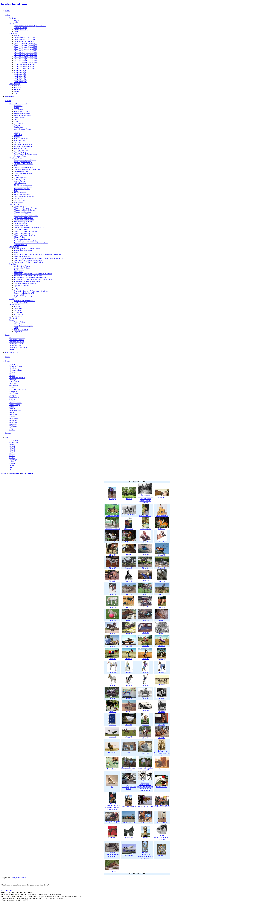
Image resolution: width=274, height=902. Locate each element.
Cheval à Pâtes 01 (145, 516)
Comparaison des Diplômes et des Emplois (28, 262)
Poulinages (13, 414)
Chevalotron (18, 308)
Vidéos (16, 22)
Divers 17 (145, 594)
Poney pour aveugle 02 (145, 806)
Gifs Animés (13, 385)
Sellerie (11, 465)
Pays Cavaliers (14, 397)
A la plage (112, 499)
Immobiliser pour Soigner (22, 129)
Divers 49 (145, 698)
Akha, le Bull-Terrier (21, 330)
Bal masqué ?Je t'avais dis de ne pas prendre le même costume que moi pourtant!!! (145, 499)
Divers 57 (145, 725)
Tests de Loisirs (19, 198)
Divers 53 (145, 710)
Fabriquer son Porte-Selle (22, 233)
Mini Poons (162, 769)
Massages (17, 133)
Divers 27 (112, 633)
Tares (11, 469)
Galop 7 (12, 458)
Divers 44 (128, 685)
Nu (112, 787)
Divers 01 (145, 542)
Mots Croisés (18, 314)
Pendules (12, 401)
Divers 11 (112, 581)
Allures (16, 108)
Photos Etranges (14, 405)
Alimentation (18, 106)
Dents (16, 121)
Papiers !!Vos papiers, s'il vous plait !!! (129, 787)
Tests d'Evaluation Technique (24, 196)
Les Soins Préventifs (21, 150)
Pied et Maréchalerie (21, 139)
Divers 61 (145, 738)
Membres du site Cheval (17, 389)
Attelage (12, 364)
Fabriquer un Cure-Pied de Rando (25, 231)
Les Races (17, 142)
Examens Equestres (20, 177)
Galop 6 (12, 456)
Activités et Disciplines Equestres (25, 160)
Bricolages (17, 86)
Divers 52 (128, 711)
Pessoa (16, 191)
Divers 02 (161, 542)
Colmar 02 (112, 542)
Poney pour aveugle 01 (129, 806)
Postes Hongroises (15, 410)
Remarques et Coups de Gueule (24, 301)
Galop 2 (12, 448)
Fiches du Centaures (12, 352)
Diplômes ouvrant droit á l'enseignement (27, 297)
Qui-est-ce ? (18, 316)
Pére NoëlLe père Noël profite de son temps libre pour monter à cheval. (112, 806)
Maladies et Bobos (20, 131)
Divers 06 (161, 555)
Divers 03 (112, 555)
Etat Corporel (18, 123)
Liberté (11, 387)
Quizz (7, 437)
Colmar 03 (128, 542)
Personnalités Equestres (22, 189)
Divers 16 (128, 594)
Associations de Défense (22, 111)
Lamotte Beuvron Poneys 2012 (24, 68)
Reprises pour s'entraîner (22, 194)
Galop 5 (12, 454)
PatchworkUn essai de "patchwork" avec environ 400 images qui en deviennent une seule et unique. (145, 785)
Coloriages (17, 310)
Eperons (16, 175)
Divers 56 (128, 725)
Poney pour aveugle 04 (112, 822)
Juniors (11, 461)
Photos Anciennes (15, 403)
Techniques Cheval (15, 345)
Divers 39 (112, 672)
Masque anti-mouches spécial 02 (145, 769)
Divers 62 (161, 738)
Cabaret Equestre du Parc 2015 (24, 39)
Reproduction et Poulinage (23, 144)
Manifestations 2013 (20, 80)
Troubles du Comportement (18, 347)
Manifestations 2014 (20, 82)
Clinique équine (145, 529)
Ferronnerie (13, 383)
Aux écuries (18, 87)
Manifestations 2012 (20, 78)
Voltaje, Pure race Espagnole (23, 326)
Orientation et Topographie (23, 187)
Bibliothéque (9, 96)
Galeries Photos (13, 473)
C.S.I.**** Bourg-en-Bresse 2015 (25, 59)
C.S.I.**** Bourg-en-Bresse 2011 (25, 51)
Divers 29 (145, 633)
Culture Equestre (15, 442)
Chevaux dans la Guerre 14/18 (24, 41)
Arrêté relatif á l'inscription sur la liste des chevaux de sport (33, 279)
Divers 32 (128, 646)
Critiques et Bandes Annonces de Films (27, 169)
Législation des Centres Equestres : (25, 283)
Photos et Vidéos (19, 322)
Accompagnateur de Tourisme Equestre (27, 249)
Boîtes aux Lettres (15, 366)
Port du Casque (19, 270)
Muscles (12, 463)
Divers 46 (161, 684)
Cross (11, 374)
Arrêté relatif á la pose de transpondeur (27, 281)
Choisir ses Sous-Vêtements (23, 164)
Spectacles (12, 424)
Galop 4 (12, 452)
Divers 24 (128, 620)
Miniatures (13, 391)
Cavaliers (12, 368)
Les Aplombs (18, 110)
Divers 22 (161, 607)
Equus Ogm (112, 752)
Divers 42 (161, 672)
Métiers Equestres (20, 183)
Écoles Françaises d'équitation (24, 173)
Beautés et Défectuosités (22, 113)
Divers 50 (161, 699)
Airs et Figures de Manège (23, 162)
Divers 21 (145, 607)
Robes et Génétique (20, 148)
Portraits (12, 409)
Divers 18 (161, 594)
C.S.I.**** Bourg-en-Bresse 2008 (25, 45)
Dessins (12, 376)
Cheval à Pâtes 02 (162, 516)
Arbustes (129, 499)
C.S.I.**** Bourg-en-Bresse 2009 (25, 47)
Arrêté (16, 289)
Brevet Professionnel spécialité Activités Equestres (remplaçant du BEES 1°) (39, 258)
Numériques (13, 393)
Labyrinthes (18, 312)
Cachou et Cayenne (112, 516)
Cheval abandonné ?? (112, 529)
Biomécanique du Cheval (22, 115)
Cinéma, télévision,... (21, 30)
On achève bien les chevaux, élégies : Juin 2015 (30, 26)
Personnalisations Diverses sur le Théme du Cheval (31, 243)
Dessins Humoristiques (17, 378)
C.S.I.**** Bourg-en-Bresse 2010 (25, 49)
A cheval (17, 89)
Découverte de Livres (21, 171)
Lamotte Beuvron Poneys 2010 (24, 64)
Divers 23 (112, 620)
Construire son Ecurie (21, 225)
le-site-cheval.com (14, 4)
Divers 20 (128, 607)
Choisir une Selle (19, 117)
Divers (16, 93)
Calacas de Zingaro (20, 28)
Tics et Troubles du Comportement (25, 154)
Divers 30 (161, 633)
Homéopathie (18, 127)
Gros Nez (145, 753)
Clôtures (16, 119)
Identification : (18, 272)
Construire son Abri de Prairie (24, 220)
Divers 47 (112, 698)
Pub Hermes (112, 837)
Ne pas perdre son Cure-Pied (23, 218)
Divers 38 (161, 659)
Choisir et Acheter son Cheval (24, 167)
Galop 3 (12, 450)
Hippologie (17, 125)
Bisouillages (162, 497)
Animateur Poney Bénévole (23, 250)
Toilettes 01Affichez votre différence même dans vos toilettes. (145, 855)
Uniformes (13, 426)
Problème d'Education (16, 340)
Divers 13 (145, 580)
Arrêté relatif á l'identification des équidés (28, 276)
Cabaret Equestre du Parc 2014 (24, 37)
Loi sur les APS (19, 295)
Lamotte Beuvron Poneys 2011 (24, 66)
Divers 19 (112, 607)
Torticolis (112, 871)
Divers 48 (128, 699)
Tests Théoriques (19, 200)
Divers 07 (112, 568)
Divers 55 (112, 725)
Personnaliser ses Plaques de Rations (26, 241)
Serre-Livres (13, 422)
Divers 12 (128, 581)
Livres (16, 31)
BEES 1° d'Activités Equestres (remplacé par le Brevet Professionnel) (37, 254)
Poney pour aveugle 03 (162, 806)
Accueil (7, 11)
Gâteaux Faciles (19, 237)
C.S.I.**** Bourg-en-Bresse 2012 (25, 53)
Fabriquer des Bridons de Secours (25, 208)
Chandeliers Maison (20, 223)
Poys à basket (145, 822)
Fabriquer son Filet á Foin (22, 212)
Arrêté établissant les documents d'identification (30, 277)
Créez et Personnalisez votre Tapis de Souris (29, 227)
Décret (16, 287)
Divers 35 (112, 659)
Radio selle (129, 837)
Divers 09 (145, 568)
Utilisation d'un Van (20, 245)
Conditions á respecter (21, 285)
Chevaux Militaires (15, 370)
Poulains (12, 412)
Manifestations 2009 (20, 74)
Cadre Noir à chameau (128, 514)
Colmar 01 (161, 529)
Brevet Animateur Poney (22, 256)
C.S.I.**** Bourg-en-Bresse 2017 (25, 62)
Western (12, 430)
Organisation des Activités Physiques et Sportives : (31, 291)
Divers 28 (128, 633)
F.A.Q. (7, 335)
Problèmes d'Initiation (16, 342)
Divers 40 (128, 672)
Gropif (16, 328)
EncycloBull (18, 332)
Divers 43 (112, 685)
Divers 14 (161, 581)
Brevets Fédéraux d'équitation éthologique (28, 260)
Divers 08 (128, 568)
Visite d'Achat (18, 202)
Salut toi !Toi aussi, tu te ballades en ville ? (162, 837)
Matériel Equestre (20, 181)
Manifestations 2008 (20, 72)
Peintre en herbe (161, 787)
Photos (7, 361)
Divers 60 (128, 737)
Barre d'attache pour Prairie (23, 221)
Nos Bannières (14, 318)
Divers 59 (112, 737)
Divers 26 (161, 620)
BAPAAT (17, 252)
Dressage (12, 380)
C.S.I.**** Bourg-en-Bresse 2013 (25, 55)
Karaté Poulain (112, 769)
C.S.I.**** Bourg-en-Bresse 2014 (25, 57)
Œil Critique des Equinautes (23, 185)
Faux (128, 752)
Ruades (16, 91)
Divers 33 (145, 646)
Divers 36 (128, 659)
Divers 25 (145, 620)
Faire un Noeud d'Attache (22, 214)
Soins (11, 467)
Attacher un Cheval (20, 206)
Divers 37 (145, 659)
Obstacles (12, 395)
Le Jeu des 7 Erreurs (21, 303)
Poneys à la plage (129, 822)
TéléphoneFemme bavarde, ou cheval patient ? (112, 854)
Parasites (17, 137)
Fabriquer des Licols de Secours (24, 210)
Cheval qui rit (128, 529)
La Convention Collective (22, 268)
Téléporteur (129, 855)
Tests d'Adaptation (20, 152)
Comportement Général (17, 338)
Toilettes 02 (162, 855)
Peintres (12, 399)
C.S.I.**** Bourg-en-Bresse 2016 (25, 60)
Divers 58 (161, 725)
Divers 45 (145, 685)
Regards (12, 416)
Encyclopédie (14, 381)
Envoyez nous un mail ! (20, 878)
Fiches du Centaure (20, 179)
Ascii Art (17, 306)
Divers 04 (128, 554)
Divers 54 (161, 712)
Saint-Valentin (14, 418)
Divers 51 (112, 712)
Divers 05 (145, 554)
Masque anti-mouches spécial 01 (128, 769)
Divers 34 (161, 646)
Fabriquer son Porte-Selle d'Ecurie (25, 235)
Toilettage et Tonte (20, 156)
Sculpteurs (12, 420)
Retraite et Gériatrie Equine (23, 146)
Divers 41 (145, 672)
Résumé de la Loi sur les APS (24, 293)
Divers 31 (112, 646)
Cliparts (12, 372)
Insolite (16, 20)
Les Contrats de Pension (22, 266)
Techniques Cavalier (16, 344)
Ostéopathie (18, 135)
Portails (11, 407)
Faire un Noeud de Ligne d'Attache (26, 216)
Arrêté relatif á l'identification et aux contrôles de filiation (33, 274)
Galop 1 (12, 446)
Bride (15, 166)
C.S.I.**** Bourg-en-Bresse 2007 (25, 43)
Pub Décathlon (162, 822)
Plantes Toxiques (19, 140)
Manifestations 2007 (20, 70)
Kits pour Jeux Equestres (22, 239)
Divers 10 (161, 568)
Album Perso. (18, 324)
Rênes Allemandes (20, 193)
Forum (7, 357)
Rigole (145, 837)
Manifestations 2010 (20, 76)
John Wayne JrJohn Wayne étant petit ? (161, 753)
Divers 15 (112, 594)
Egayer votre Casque (21, 229)
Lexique (8, 433)
